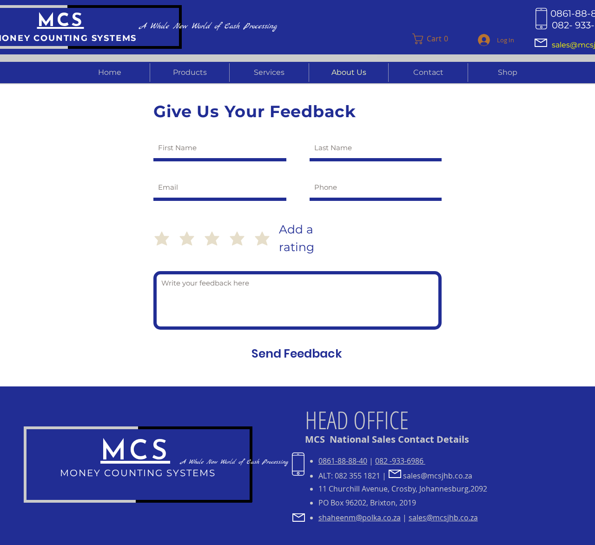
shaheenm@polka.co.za (359, 517)
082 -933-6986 (400, 461)
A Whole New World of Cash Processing (234, 462)
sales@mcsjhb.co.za (437, 476)
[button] (438, 38)
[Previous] (389, 45)
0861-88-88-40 (342, 461)
